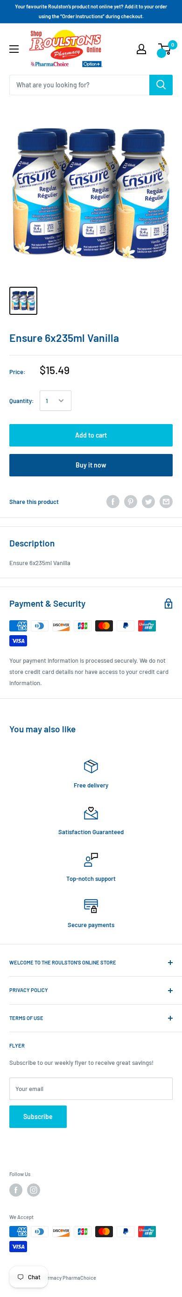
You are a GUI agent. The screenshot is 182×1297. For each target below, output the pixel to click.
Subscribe (38, 1116)
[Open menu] (14, 49)
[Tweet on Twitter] (148, 501)
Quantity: (21, 400)
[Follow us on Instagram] (33, 1190)
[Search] (161, 85)
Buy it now (91, 465)
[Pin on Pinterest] (130, 501)
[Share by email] (166, 501)
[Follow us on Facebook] (15, 1190)
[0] (165, 49)
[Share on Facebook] (112, 501)
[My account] (141, 49)
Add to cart (91, 435)
